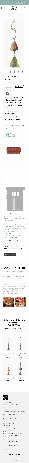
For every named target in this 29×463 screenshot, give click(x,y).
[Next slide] (12, 353)
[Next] (22, 301)
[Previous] (6, 301)
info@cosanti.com (15, 404)
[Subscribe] (24, 449)
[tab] (13, 305)
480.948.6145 (6, 404)
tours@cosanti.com (8, 409)
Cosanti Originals (15, 460)
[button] (1, 8)
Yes (6, 128)
